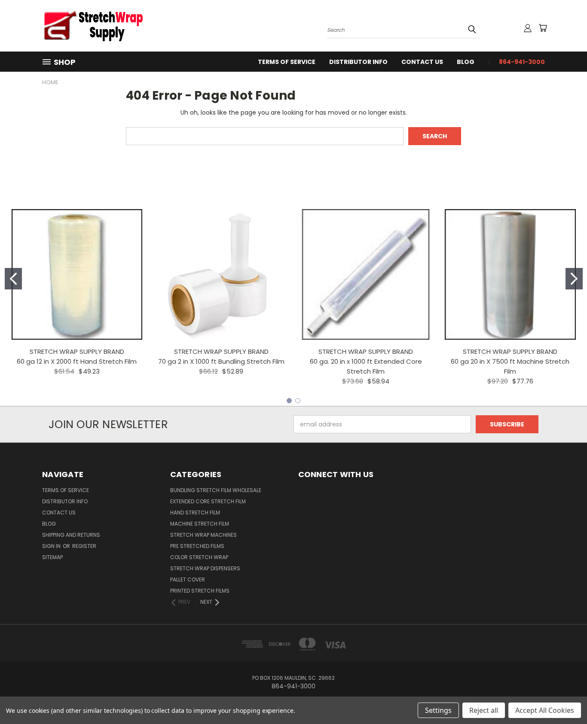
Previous (564, 697)
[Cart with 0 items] (542, 28)
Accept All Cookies (544, 710)
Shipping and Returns (71, 534)
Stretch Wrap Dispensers (205, 568)
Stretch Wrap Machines (203, 534)
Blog (465, 62)
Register (84, 546)
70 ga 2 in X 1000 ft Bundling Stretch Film (221, 361)
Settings (438, 710)
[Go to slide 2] (574, 278)
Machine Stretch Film (199, 523)
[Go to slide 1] (13, 278)
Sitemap (52, 557)
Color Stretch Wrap (199, 557)
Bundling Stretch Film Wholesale (215, 490)
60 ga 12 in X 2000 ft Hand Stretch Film (77, 361)
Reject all (483, 710)
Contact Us (422, 62)
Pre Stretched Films (197, 546)
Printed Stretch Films (199, 590)
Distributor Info (358, 62)
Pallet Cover (187, 579)
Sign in (52, 546)
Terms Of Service (286, 62)
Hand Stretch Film (195, 512)
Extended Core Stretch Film (208, 501)
